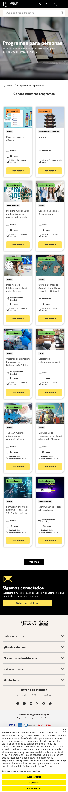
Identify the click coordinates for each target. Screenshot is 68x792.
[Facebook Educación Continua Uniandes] (17, 703)
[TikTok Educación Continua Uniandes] (50, 703)
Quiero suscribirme (27, 603)
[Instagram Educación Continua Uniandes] (24, 703)
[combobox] (34, 13)
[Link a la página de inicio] (10, 85)
